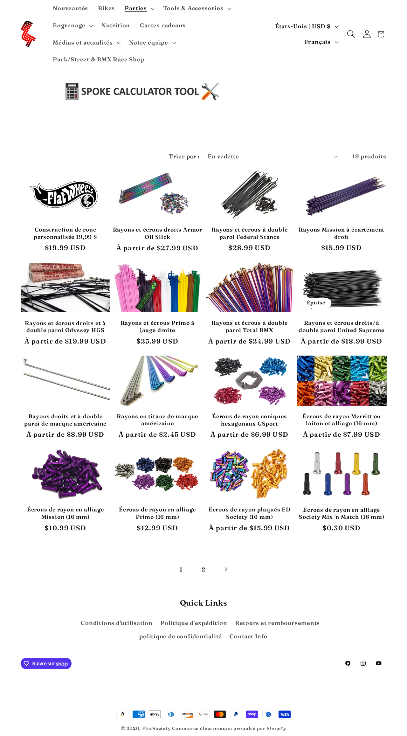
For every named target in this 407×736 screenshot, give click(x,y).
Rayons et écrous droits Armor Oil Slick (158, 233)
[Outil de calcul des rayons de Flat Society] (143, 91)
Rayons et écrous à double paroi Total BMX (249, 326)
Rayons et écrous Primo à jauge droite (158, 326)
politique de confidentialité (180, 636)
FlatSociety (156, 728)
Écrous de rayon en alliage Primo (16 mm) (157, 513)
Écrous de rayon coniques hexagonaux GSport (249, 420)
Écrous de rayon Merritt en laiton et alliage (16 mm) (341, 420)
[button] (139, 8)
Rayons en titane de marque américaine (157, 420)
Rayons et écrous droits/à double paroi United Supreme (341, 326)
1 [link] (181, 569)
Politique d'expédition (193, 623)
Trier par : (184, 156)
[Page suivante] (226, 569)
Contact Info (248, 636)
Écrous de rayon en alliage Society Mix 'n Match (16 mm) (341, 513)
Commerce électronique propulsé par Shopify (229, 728)
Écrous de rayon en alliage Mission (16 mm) (65, 513)
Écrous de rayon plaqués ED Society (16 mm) (250, 513)
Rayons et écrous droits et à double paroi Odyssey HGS (65, 327)
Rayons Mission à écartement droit (341, 233)
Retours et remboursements (277, 623)
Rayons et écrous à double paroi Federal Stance (249, 233)
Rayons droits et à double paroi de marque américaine (65, 420)
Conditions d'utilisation (117, 623)
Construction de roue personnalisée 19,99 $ (65, 233)
